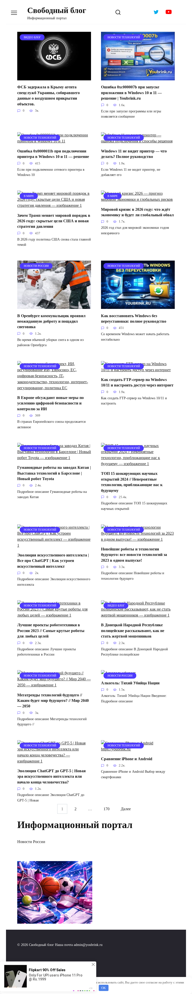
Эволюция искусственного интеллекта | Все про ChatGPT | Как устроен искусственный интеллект (53, 560)
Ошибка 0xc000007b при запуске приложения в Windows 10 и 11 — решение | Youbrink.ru (131, 92)
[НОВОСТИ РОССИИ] (54, 306)
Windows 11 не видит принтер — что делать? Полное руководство (134, 153)
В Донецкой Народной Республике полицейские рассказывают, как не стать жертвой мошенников (132, 630)
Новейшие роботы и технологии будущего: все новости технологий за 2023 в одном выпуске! (134, 554)
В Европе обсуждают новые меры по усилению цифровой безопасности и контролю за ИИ (50, 403)
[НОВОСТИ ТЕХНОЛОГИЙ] (138, 77)
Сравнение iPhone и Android (126, 759)
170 (107, 809)
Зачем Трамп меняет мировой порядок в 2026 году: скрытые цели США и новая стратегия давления (53, 221)
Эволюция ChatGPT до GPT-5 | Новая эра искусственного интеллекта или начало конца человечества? (51, 776)
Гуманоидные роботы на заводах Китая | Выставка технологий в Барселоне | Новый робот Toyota (54, 473)
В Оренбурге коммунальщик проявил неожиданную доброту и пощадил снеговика (51, 321)
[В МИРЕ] (54, 205)
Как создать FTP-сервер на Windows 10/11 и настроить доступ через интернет (137, 382)
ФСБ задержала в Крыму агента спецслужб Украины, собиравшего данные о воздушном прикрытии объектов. (48, 95)
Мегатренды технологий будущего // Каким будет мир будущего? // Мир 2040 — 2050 (53, 700)
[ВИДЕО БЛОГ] (54, 77)
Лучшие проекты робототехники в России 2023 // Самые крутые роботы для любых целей (50, 630)
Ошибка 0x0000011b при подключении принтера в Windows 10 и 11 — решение (53, 153)
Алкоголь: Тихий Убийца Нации (130, 683)
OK (103, 988)
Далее (126, 809)
